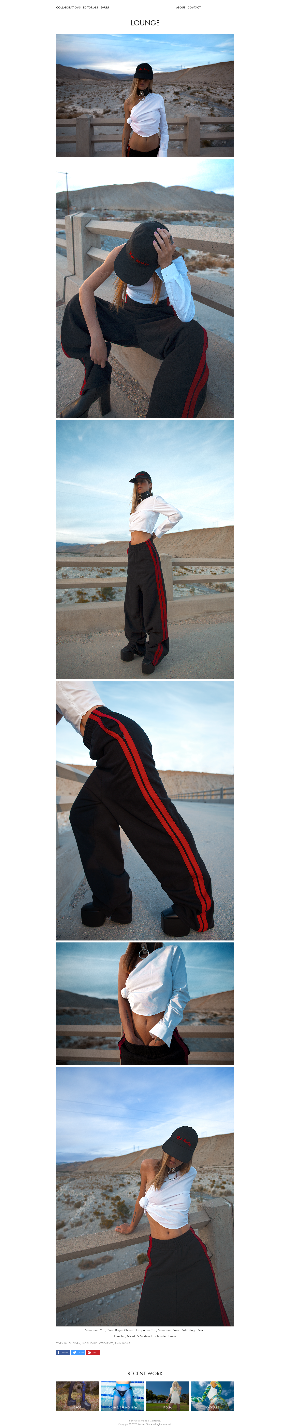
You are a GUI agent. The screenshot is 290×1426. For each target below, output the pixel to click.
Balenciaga (72, 1343)
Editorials (90, 7)
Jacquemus (89, 1343)
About (180, 7)
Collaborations (68, 7)
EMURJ (104, 7)
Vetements (106, 1343)
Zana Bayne (122, 1343)
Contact (194, 7)
